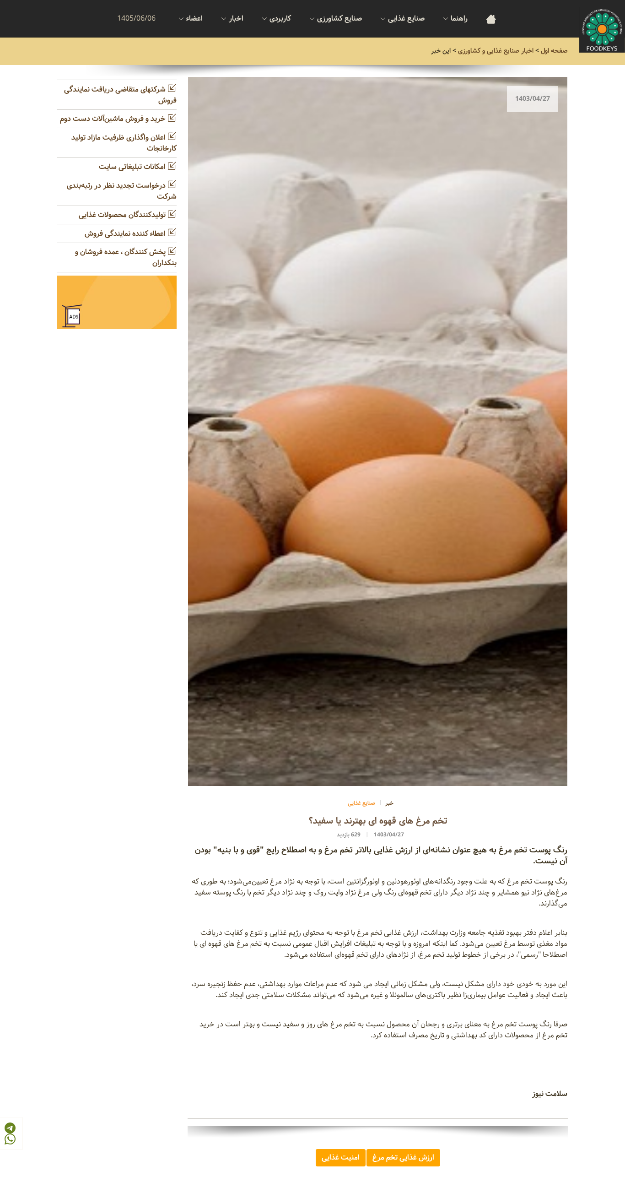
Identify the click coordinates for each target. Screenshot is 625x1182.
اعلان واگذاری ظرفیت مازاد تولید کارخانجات (124, 143)
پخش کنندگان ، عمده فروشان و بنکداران (126, 257)
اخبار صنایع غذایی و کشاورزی (495, 51)
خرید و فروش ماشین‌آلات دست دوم (113, 119)
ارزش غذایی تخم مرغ (403, 1157)
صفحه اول (554, 51)
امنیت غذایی (341, 1157)
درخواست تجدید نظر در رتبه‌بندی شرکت (122, 191)
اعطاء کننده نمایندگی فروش (126, 233)
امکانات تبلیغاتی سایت (133, 167)
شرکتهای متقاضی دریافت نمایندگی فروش (120, 95)
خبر (389, 803)
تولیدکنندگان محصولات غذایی (123, 215)
